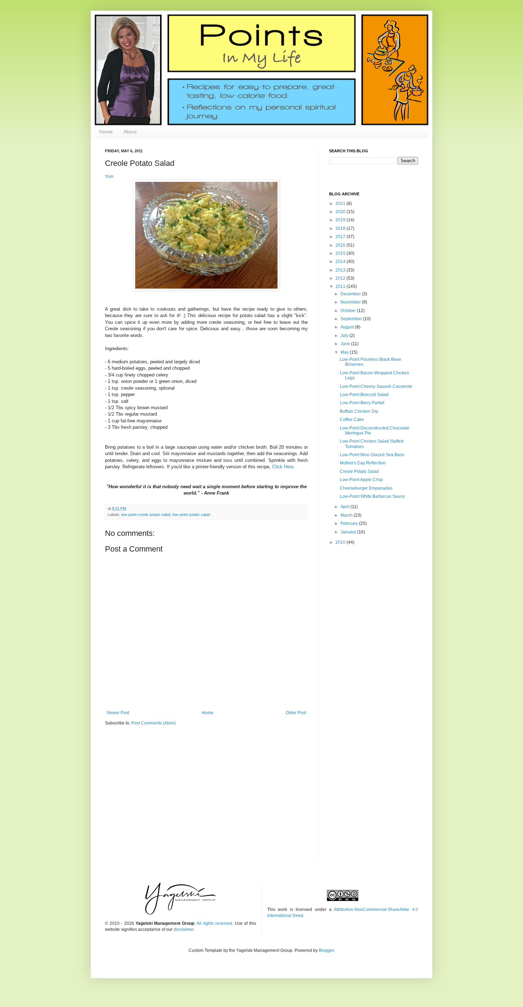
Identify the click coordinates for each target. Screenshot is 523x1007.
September (351, 318)
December (351, 293)
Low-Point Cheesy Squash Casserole (376, 386)
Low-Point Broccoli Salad (364, 394)
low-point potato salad (191, 514)
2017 (341, 236)
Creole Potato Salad (359, 471)
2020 (341, 211)
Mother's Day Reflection (363, 462)
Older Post (296, 712)
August (347, 327)
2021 (341, 203)
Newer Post (118, 712)
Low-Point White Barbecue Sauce (372, 496)
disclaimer (183, 929)
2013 (341, 270)
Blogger (326, 950)
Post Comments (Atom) (153, 723)
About (130, 132)
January (348, 531)
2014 (341, 261)
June (345, 343)
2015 (341, 253)
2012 (341, 278)
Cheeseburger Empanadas (366, 488)
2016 (341, 245)
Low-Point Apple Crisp (361, 479)
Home (106, 132)
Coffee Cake (352, 419)
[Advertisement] (373, 601)
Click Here (283, 466)
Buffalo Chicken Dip (359, 411)
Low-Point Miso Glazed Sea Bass (372, 454)
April (345, 506)
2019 (341, 219)
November (351, 302)
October (348, 310)
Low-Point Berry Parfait (362, 402)
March (347, 515)
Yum (109, 176)
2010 (341, 542)
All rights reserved (214, 923)
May (345, 352)
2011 (341, 286)
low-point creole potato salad (145, 514)
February (349, 523)
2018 (341, 228)
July (344, 335)
